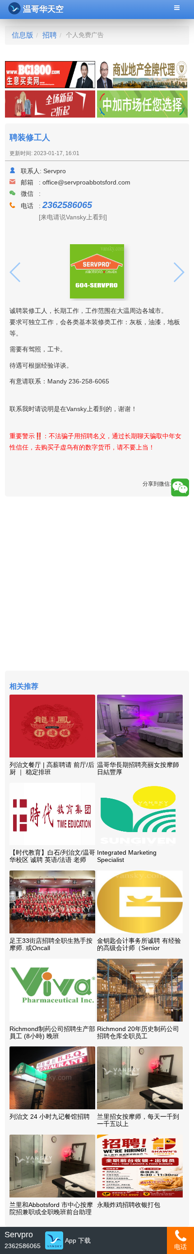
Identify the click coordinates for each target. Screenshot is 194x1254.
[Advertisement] (97, 585)
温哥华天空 (43, 9)
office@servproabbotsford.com (86, 182)
